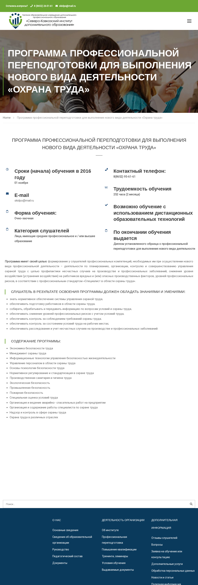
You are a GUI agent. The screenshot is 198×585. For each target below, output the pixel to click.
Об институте (110, 530)
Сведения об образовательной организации (72, 539)
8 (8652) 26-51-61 (43, 6)
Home (7, 117)
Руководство (60, 549)
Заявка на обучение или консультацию (166, 554)
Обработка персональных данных (173, 570)
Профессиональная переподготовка (114, 539)
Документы (59, 563)
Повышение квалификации (119, 549)
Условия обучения (113, 563)
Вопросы (157, 544)
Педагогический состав (67, 556)
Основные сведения (65, 530)
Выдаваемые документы (118, 569)
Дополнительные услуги (167, 563)
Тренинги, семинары (115, 556)
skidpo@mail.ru (67, 6)
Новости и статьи (162, 577)
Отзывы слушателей (164, 537)
